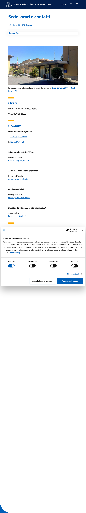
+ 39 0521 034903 (18, 137)
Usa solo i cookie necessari (42, 281)
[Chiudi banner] (82, 230)
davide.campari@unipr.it (18, 161)
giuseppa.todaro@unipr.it (19, 198)
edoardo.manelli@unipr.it (19, 179)
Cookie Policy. (15, 253)
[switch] (32, 265)
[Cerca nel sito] (71, 4)
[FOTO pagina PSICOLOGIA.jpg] (43, 65)
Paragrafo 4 (14, 33)
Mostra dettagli (73, 274)
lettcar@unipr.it (17, 142)
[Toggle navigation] (76, 4)
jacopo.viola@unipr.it (17, 216)
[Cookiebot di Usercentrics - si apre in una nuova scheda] (67, 230)
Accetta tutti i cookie (70, 281)
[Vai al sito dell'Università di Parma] (9, 4)
